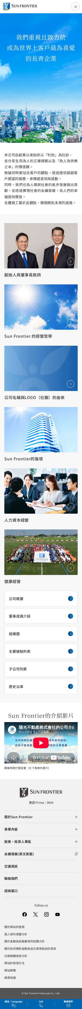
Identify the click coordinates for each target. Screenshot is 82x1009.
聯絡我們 (11, 878)
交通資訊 (11, 866)
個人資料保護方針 (15, 934)
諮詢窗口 (11, 890)
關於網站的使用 (14, 926)
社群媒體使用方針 (15, 956)
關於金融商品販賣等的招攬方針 (24, 941)
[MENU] (75, 6)
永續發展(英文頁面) (19, 853)
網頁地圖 (10, 977)
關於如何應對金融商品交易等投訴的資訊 (30, 948)
